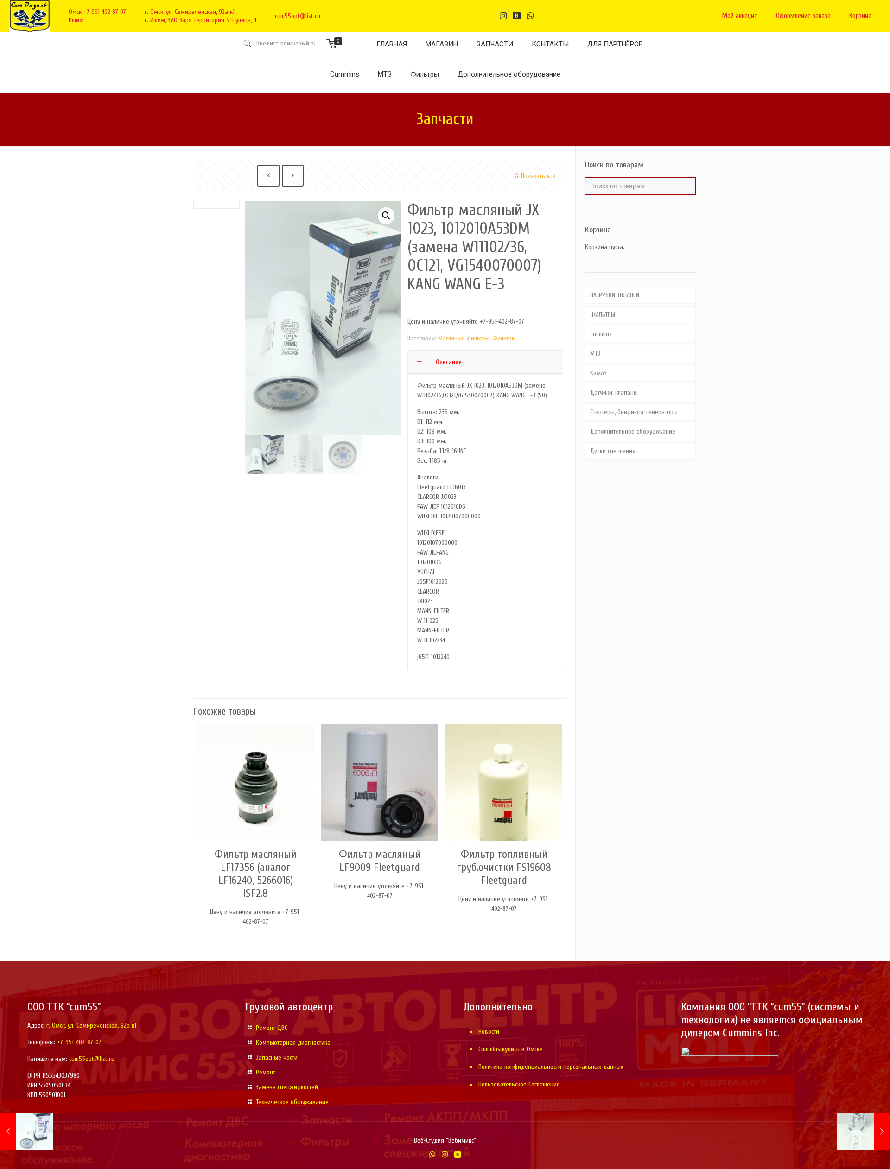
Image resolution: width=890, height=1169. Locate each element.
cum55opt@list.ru (297, 16)
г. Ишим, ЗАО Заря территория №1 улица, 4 (200, 20)
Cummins (601, 334)
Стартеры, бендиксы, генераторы (634, 412)
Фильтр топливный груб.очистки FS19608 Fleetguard (504, 867)
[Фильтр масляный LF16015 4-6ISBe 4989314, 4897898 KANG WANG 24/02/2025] (863, 1131)
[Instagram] (445, 1155)
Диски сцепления (613, 451)
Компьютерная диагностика (293, 1043)
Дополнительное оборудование (632, 431)
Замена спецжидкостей (287, 1087)
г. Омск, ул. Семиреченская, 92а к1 (190, 12)
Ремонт (265, 1072)
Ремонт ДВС (271, 1028)
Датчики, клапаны (614, 392)
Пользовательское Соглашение (519, 1084)
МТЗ (595, 354)
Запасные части (277, 1057)
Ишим (76, 20)
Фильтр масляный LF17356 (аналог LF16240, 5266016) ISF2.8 (256, 874)
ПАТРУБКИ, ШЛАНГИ (614, 295)
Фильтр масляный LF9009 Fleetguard (380, 861)
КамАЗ (598, 373)
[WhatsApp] (432, 1155)
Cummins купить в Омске (510, 1049)
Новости (488, 1031)
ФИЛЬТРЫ (602, 315)
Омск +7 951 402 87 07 (97, 12)
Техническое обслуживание (292, 1102)
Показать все (538, 176)
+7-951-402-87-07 (79, 1042)
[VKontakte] (457, 1155)
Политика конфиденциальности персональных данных (550, 1067)
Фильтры (504, 338)
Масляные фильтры (464, 338)
